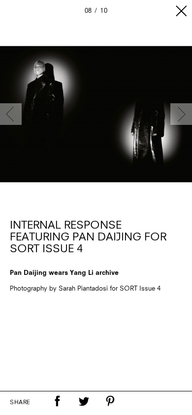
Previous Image (11, 114)
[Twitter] (84, 401)
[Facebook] (57, 401)
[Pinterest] (110, 401)
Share (20, 403)
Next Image (181, 114)
